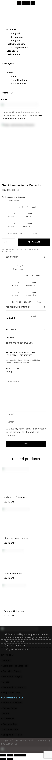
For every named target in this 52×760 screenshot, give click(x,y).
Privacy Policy (18, 83)
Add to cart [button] (10, 502)
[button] (26, 26)
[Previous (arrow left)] (3, 759)
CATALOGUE (7, 655)
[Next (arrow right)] (10, 759)
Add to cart (34, 242)
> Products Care (9, 724)
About (9, 72)
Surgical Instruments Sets (16, 42)
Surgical (15, 33)
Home (4, 99)
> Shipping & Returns (11, 735)
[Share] (17, 755)
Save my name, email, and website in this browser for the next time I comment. (26, 432)
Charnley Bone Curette (16, 538)
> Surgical (6, 660)
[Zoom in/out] (3, 755)
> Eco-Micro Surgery (11, 671)
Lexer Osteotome (13, 573)
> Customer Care (9, 729)
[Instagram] (19, 3)
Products (11, 29)
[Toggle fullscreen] (10, 755)
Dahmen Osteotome (14, 611)
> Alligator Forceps (10, 693)
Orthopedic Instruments (24, 112)
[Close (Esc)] (23, 755)
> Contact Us (7, 719)
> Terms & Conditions (12, 703)
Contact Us (8, 93)
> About (5, 713)
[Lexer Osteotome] (13, 559)
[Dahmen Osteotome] (14, 596)
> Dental (5, 682)
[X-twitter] (33, 3)
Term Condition (19, 80)
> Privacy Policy (9, 708)
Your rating (9, 370)
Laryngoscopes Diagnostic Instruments (17, 51)
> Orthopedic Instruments (14, 687)
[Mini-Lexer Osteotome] (15, 480)
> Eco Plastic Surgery (11, 676)
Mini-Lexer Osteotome (15, 497)
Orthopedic (17, 37)
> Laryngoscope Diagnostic (15, 666)
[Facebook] (24, 3)
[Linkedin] (28, 3)
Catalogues (8, 63)
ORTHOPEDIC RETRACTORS (18, 115)
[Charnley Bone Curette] (16, 521)
